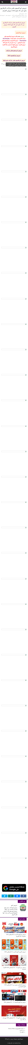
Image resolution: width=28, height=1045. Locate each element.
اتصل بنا (22, 1032)
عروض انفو (21, 13)
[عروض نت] (14, 1)
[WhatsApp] (11, 896)
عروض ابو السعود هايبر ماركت (18, 15)
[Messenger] (17, 896)
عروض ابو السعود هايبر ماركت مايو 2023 (14, 60)
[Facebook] (23, 896)
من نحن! (22, 1030)
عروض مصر (8, 15)
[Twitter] (5, 896)
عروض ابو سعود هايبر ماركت (14, 50)
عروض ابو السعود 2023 (14, 55)
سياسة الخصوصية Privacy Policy (16, 1028)
